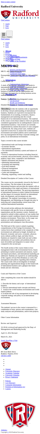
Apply (7, 24)
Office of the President (18, 61)
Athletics (4, 430)
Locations (13, 55)
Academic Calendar (12, 373)
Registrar (8, 54)
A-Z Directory (10, 383)
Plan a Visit (13, 340)
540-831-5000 (6, 356)
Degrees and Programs (18, 70)
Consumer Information (13, 385)
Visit (7, 26)
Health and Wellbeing (17, 103)
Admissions (10, 80)
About (8, 51)
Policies (8, 381)
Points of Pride (15, 59)
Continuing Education (17, 74)
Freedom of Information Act (15, 387)
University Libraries (12, 375)
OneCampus (5, 20)
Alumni (8, 369)
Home (7, 53)
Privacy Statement (11, 377)
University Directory (12, 371)
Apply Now (5, 340)
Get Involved (14, 101)
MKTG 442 (9, 60)
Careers (8, 389)
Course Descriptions (12, 56)
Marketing (9, 58)
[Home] (20, 18)
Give (7, 28)
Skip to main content (8, 2)
